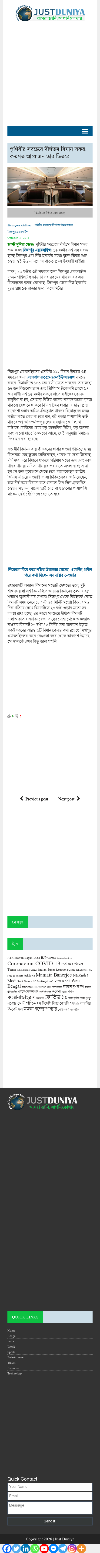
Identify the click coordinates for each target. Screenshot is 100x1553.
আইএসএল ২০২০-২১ (29, 987)
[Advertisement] (50, 71)
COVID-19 (47, 963)
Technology (15, 1373)
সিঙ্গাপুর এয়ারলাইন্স (17, 232)
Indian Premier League (27, 969)
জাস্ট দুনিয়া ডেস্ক (76, 998)
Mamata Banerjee (54, 974)
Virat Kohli (62, 981)
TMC (51, 981)
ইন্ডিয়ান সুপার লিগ (73, 986)
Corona (51, 957)
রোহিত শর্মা (63, 1009)
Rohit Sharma (24, 981)
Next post (66, 798)
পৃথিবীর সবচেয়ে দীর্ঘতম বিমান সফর (53, 225)
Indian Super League (52, 969)
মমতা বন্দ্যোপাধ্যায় (40, 1009)
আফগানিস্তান (57, 987)
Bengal (12, 1336)
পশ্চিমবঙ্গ (33, 1003)
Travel (11, 1362)
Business (13, 1368)
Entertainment (16, 1357)
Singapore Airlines (19, 225)
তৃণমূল (88, 998)
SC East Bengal (40, 981)
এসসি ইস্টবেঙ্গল (45, 992)
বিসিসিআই (74, 1003)
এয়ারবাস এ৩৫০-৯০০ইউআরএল (50, 377)
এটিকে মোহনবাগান (28, 991)
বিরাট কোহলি (60, 1003)
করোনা (56, 991)
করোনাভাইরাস (21, 997)
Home (11, 1330)
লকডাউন (74, 1009)
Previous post (37, 798)
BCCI (36, 957)
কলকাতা (39, 998)
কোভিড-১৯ (55, 997)
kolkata (19, 975)
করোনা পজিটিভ (67, 992)
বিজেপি (46, 1003)
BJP (44, 957)
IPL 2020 (71, 969)
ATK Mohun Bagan (20, 957)
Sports (11, 1352)
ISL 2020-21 (82, 970)
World (11, 1346)
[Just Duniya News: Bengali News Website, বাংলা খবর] (50, 13)
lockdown (29, 975)
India (10, 1341)
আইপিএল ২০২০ (44, 986)
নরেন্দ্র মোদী (16, 1003)
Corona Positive (64, 958)
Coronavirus (20, 963)
